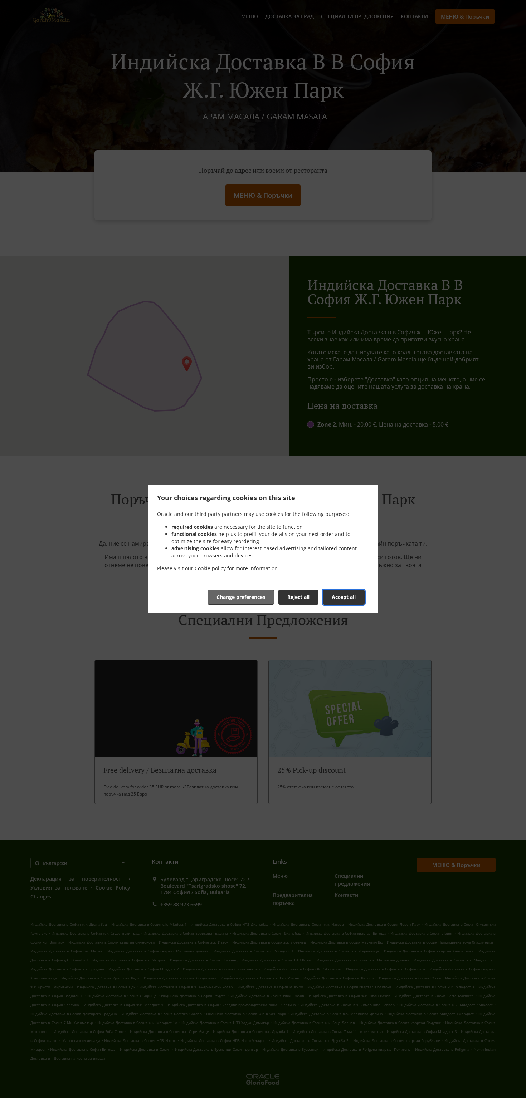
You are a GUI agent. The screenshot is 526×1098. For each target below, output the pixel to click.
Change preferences (240, 597)
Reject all (298, 597)
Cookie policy (210, 568)
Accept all (344, 597)
